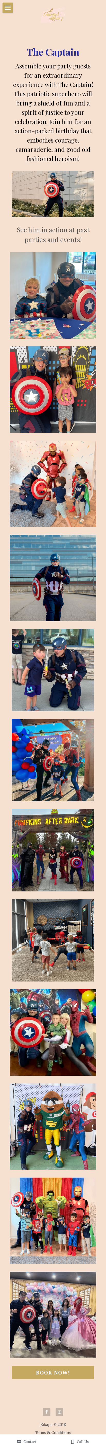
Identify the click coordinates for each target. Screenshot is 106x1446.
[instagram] (59, 1412)
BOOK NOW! (53, 1372)
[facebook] (46, 1412)
